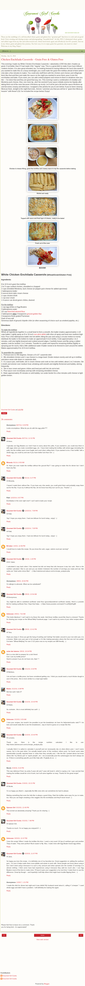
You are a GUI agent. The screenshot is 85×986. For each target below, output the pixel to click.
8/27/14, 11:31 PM (28, 438)
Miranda (10, 462)
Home (42, 935)
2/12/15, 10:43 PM (31, 702)
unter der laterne (13, 651)
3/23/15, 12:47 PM (20, 838)
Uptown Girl (11, 807)
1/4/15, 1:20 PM (30, 559)
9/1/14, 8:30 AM (18, 462)
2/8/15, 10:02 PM (22, 581)
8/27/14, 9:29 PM (22, 425)
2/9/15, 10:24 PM (26, 651)
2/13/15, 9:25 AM (20, 719)
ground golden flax (34, 314)
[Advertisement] (42, 6)
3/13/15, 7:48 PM (28, 821)
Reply (9, 431)
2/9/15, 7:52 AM (19, 614)
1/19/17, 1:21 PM (22, 882)
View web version (42, 939)
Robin (9, 689)
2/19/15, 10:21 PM (28, 783)
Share (4, 413)
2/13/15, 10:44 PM (31, 735)
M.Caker (10, 546)
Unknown (10, 614)
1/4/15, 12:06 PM (19, 546)
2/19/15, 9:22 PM (18, 768)
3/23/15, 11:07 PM (31, 853)
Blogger (46, 984)
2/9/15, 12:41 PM (31, 629)
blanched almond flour (16, 311)
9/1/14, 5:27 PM (30, 478)
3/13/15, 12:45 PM (22, 807)
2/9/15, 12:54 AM (31, 594)
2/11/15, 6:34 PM (31, 669)
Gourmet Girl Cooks (14, 438)
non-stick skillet (40, 334)
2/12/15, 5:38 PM (18, 689)
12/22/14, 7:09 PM (31, 511)
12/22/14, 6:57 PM (17, 498)
